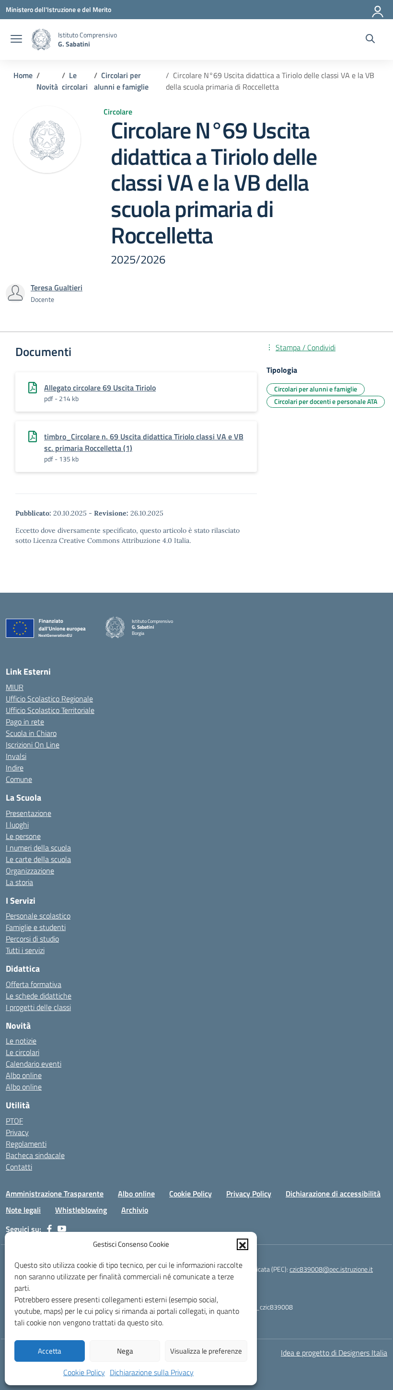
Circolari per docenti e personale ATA (325, 401)
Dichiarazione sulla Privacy (152, 1372)
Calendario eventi (33, 1063)
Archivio (134, 1210)
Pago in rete (25, 721)
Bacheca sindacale (35, 1155)
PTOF (14, 1120)
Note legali (23, 1210)
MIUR (14, 687)
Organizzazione (30, 870)
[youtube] (62, 1229)
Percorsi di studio (32, 938)
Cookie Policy (84, 1372)
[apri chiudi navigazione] (16, 40)
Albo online (24, 1075)
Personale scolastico (38, 915)
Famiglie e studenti (36, 927)
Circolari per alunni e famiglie (315, 389)
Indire (14, 767)
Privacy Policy (248, 1193)
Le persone (23, 836)
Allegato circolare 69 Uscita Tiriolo (100, 387)
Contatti (19, 1166)
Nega (125, 1350)
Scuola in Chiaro (31, 733)
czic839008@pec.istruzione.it (331, 1269)
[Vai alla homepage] (41, 39)
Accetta (49, 1350)
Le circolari (22, 1052)
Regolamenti (26, 1143)
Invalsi (16, 756)
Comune (19, 779)
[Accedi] (378, 9)
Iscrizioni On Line (32, 744)
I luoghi (17, 824)
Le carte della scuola (38, 859)
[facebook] (49, 1229)
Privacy (17, 1132)
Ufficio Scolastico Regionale (49, 698)
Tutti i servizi (25, 950)
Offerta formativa (33, 984)
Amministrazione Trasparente (55, 1193)
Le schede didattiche (38, 995)
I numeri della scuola (38, 847)
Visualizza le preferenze (206, 1350)
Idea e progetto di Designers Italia (334, 1352)
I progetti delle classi (38, 1007)
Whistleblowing (81, 1210)
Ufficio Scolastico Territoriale (50, 710)
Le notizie (21, 1040)
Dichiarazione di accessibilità (333, 1193)
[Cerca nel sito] (370, 40)
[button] (242, 1244)
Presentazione (28, 813)
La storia (19, 882)
